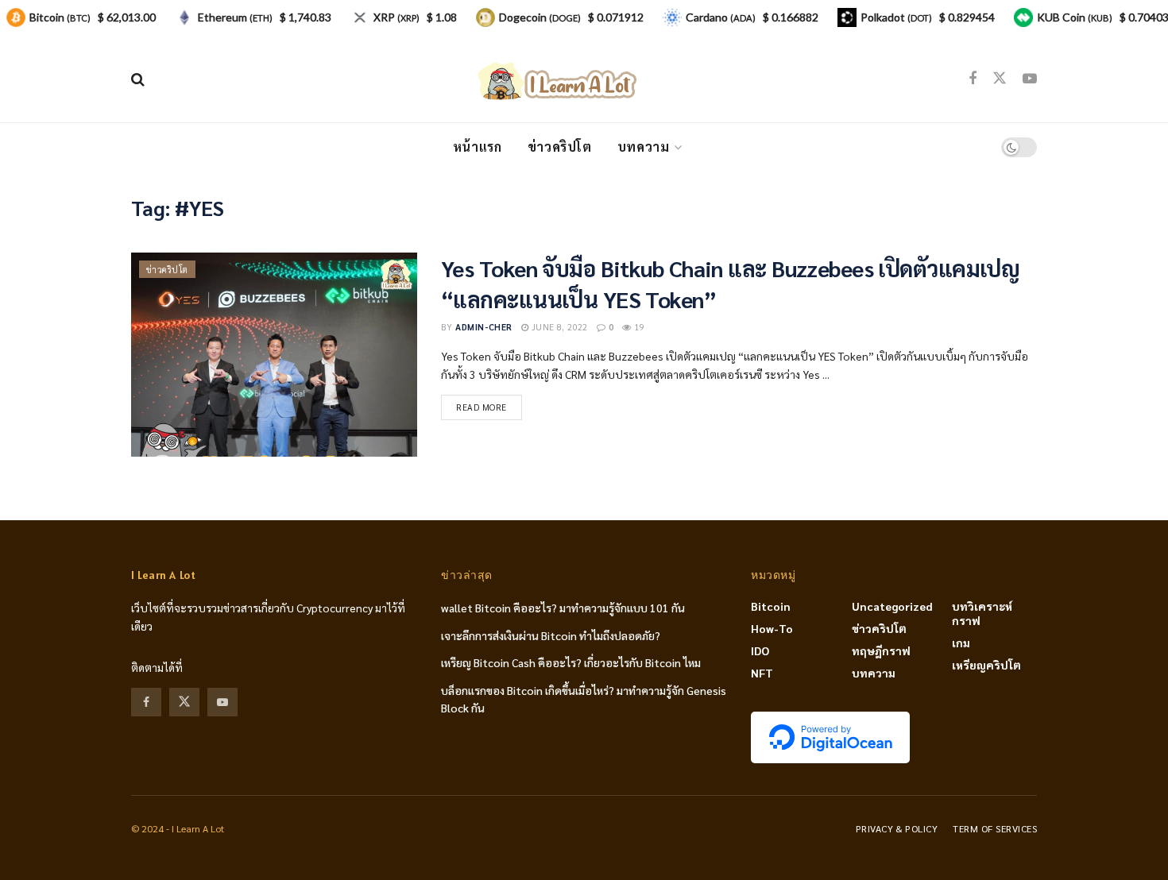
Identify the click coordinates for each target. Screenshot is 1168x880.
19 (638, 327)
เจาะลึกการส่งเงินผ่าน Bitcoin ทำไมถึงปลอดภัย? (550, 635)
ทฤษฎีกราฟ (881, 650)
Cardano (721, 17)
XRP (396, 17)
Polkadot (896, 17)
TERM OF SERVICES (995, 828)
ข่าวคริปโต (560, 146)
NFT (762, 673)
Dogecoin (540, 17)
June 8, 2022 (558, 327)
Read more (481, 407)
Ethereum (235, 17)
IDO (760, 650)
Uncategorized (892, 606)
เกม (961, 642)
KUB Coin (1074, 17)
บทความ (643, 146)
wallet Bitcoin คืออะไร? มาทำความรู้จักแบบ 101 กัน (563, 607)
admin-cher (483, 327)
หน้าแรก (477, 146)
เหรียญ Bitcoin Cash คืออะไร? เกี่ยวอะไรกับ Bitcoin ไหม (571, 662)
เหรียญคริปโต (986, 665)
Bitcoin (771, 606)
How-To (772, 628)
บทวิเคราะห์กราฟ (982, 613)
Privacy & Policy (897, 828)
